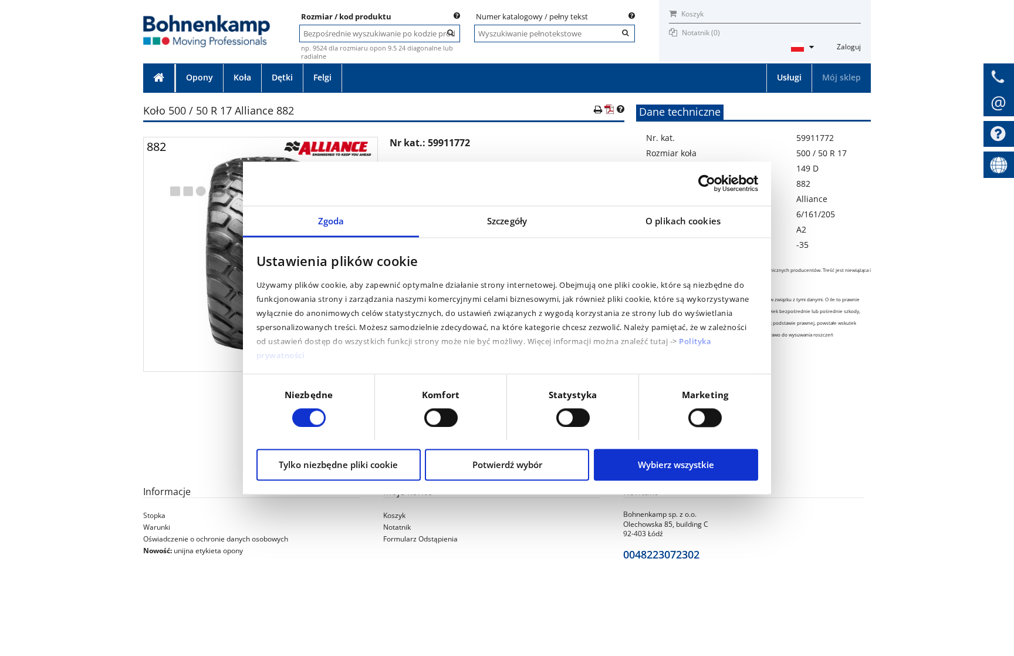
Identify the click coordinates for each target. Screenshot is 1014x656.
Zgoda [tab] (331, 221)
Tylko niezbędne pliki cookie (338, 465)
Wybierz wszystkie (676, 465)
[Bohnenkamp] (206, 18)
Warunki (156, 527)
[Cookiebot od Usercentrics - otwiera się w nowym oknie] (706, 183)
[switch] (441, 417)
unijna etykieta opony (208, 551)
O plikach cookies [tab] (683, 221)
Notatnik (397, 527)
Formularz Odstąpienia (420, 539)
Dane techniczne (680, 112)
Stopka (154, 515)
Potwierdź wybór (507, 465)
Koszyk (692, 14)
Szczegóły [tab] (507, 221)
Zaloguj (849, 47)
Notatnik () (701, 33)
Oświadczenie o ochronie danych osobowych (215, 539)
